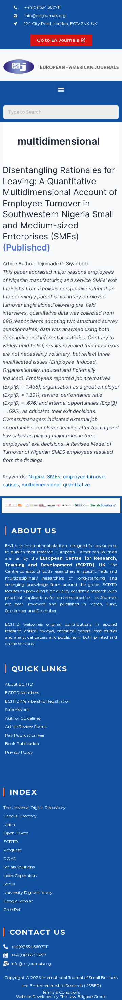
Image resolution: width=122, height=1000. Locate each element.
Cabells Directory (20, 815)
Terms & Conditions (61, 992)
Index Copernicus (20, 875)
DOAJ (9, 858)
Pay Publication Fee (24, 735)
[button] (61, 89)
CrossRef (11, 909)
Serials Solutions (19, 866)
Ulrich (9, 824)
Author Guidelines (22, 718)
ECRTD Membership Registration (37, 701)
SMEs (53, 476)
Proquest (12, 849)
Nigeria (36, 476)
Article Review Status (25, 726)
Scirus (9, 883)
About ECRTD (19, 684)
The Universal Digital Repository (34, 807)
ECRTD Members (22, 692)
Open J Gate (15, 832)
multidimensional (41, 485)
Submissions (17, 709)
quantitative (76, 485)
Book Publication (22, 743)
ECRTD (10, 841)
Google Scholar (18, 900)
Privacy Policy (19, 752)
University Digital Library (28, 892)
